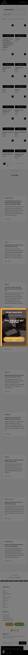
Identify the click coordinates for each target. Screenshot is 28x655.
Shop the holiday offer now (14, 339)
